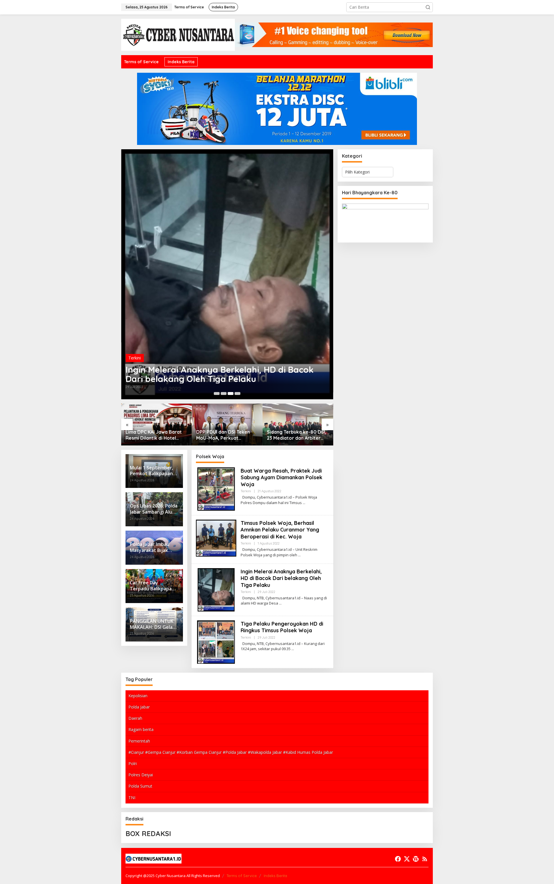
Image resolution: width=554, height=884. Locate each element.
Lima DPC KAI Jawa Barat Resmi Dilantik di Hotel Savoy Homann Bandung (154, 435)
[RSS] (424, 859)
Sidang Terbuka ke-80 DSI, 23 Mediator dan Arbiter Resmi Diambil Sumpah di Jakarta (296, 435)
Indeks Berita (275, 875)
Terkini (134, 358)
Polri (132, 763)
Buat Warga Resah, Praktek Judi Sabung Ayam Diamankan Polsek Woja (281, 477)
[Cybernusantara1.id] (178, 34)
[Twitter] (407, 859)
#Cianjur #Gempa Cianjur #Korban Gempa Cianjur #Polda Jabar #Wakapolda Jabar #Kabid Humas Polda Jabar (230, 752)
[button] (428, 7)
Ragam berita (141, 729)
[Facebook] (398, 859)
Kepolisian (137, 695)
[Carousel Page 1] (217, 393)
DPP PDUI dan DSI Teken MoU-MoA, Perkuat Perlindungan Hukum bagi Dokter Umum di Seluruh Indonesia (224, 435)
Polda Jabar (139, 707)
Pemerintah (139, 741)
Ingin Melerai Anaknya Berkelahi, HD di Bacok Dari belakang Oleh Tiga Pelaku (220, 374)
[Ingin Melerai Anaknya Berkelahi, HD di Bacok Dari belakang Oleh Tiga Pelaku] (280, 603)
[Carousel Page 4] (237, 393)
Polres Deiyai (140, 774)
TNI (131, 797)
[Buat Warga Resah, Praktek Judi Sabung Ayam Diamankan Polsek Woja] (304, 502)
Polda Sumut (140, 786)
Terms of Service (242, 875)
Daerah (135, 718)
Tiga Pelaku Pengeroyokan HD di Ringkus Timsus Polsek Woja (282, 627)
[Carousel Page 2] (224, 393)
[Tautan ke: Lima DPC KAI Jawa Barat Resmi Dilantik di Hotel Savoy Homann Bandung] (156, 424)
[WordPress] (416, 859)
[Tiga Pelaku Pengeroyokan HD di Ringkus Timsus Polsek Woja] (292, 648)
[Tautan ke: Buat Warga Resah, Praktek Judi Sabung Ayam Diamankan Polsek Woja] (216, 488)
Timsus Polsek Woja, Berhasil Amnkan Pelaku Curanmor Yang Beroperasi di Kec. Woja (280, 530)
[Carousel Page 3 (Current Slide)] (230, 393)
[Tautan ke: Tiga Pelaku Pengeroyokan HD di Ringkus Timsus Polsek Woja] (216, 641)
